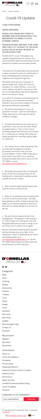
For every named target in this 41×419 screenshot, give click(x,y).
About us (6, 354)
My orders (6, 342)
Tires (4, 298)
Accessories (7, 288)
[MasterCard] (29, 415)
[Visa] (33, 415)
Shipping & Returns (10, 367)
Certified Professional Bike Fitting (16, 383)
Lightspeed (6, 412)
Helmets (5, 291)
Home (4, 11)
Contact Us (6, 327)
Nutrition (6, 311)
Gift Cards (6, 314)
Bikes (4, 275)
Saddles (5, 321)
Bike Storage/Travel (10, 324)
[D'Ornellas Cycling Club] (15, 415)
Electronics (6, 317)
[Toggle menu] (36, 4)
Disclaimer (6, 360)
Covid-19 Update (9, 386)
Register (5, 339)
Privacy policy (7, 363)
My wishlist (6, 345)
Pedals (5, 304)
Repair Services (8, 380)
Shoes (4, 301)
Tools (4, 308)
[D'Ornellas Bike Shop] (12, 4)
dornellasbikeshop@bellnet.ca (14, 163)
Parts (4, 278)
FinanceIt (6, 331)
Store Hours (7, 377)
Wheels (5, 284)
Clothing (5, 281)
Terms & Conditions (10, 357)
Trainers (5, 294)
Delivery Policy (8, 373)
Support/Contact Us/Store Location (16, 370)
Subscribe (31, 399)
